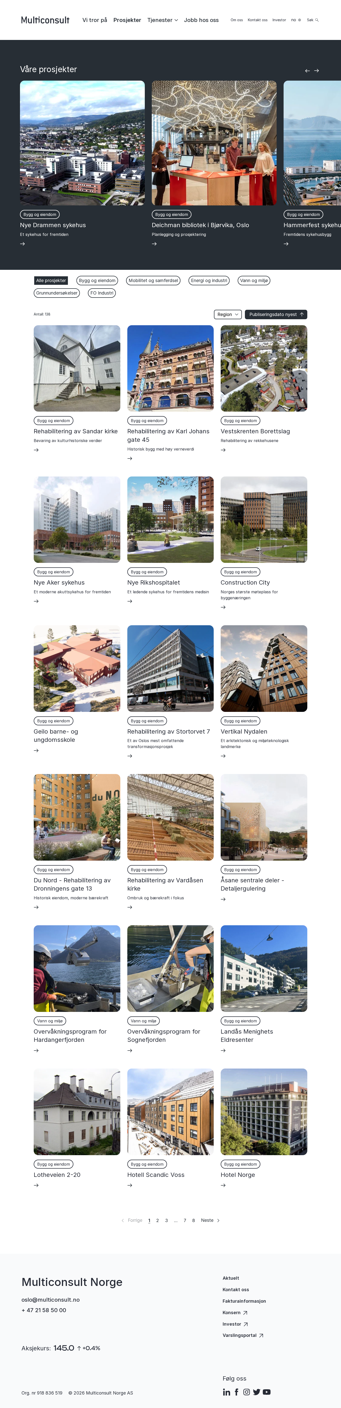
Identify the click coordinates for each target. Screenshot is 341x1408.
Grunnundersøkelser (56, 293)
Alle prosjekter (51, 280)
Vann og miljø (254, 280)
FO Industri (101, 293)
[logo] (45, 19)
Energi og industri (209, 280)
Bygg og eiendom (97, 280)
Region (224, 314)
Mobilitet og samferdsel (153, 280)
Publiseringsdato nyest (273, 314)
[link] (94, 19)
